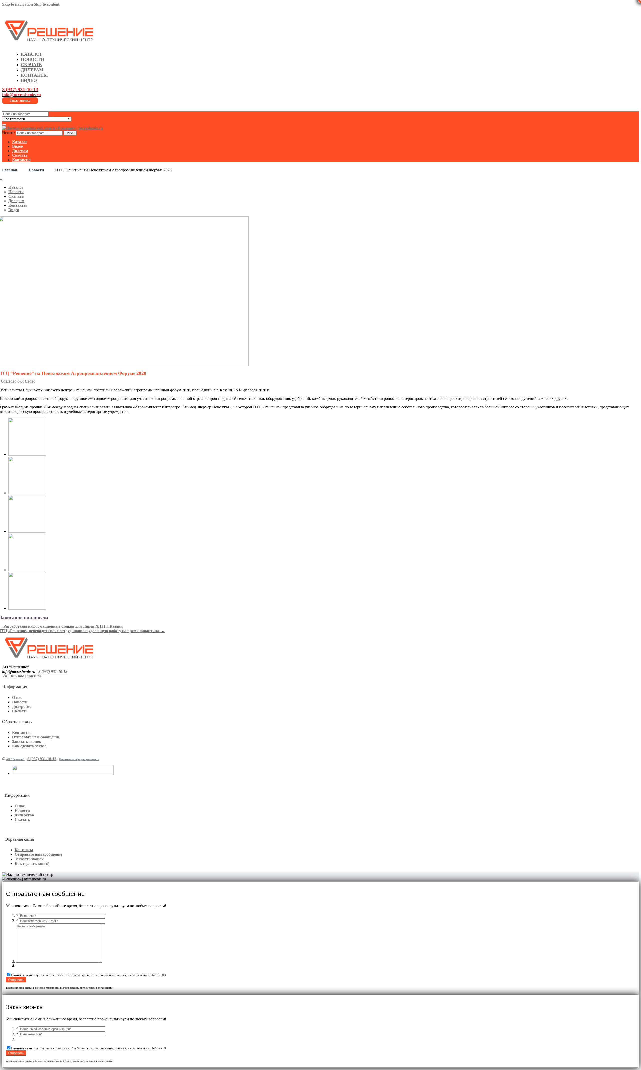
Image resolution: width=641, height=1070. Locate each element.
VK (5, 676)
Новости (36, 170)
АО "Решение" (15, 759)
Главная (9, 170)
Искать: (8, 133)
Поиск (69, 133)
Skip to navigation (17, 4)
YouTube (34, 676)
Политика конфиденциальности (79, 759)
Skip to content (46, 4)
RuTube (17, 676)
